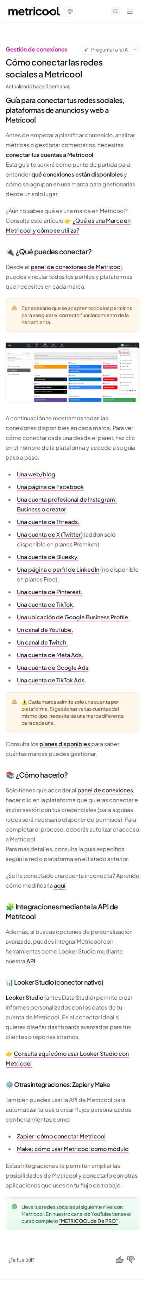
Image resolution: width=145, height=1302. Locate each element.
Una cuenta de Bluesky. (48, 556)
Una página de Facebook (50, 486)
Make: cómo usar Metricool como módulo (72, 1148)
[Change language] (70, 11)
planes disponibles (64, 744)
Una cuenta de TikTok (45, 604)
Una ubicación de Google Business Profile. (73, 617)
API (30, 961)
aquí (59, 885)
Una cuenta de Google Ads (52, 667)
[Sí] (119, 1259)
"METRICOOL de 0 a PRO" (88, 1221)
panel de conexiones (105, 790)
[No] (131, 1259)
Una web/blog (36, 474)
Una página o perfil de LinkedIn (58, 569)
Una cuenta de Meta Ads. (50, 655)
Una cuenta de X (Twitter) (50, 534)
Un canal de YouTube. (45, 629)
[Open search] (115, 11)
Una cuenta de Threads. (48, 521)
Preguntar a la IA (109, 49)
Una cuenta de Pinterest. (49, 591)
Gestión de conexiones (37, 49)
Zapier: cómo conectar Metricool (61, 1136)
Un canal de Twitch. (42, 642)
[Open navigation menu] (130, 11)
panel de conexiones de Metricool (76, 266)
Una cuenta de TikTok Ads (50, 680)
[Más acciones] (135, 49)
